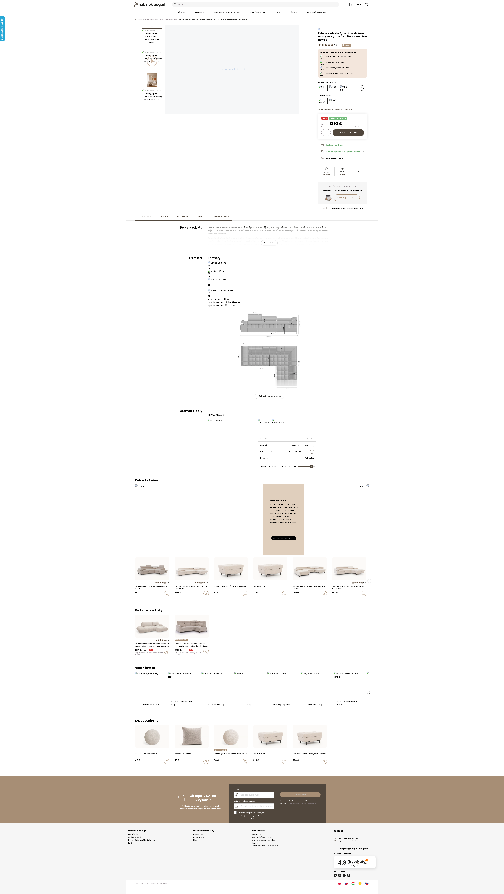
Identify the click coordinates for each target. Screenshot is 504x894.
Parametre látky (183, 216)
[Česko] (346, 883)
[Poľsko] (339, 883)
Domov (140, 19)
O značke (256, 834)
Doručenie (133, 834)
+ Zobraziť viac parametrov (269, 396)
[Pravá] (323, 101)
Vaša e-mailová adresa (244, 801)
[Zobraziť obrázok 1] (152, 38)
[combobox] (255, 4)
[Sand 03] (178, 656)
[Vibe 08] (143, 656)
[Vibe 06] (344, 88)
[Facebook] (335, 875)
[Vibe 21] (333, 88)
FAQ (130, 843)
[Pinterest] (348, 875)
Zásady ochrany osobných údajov (299, 801)
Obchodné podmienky (262, 837)
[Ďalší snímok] (369, 581)
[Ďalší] (152, 112)
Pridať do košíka (348, 132)
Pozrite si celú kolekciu (283, 538)
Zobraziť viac (269, 243)
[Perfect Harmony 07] (180, 656)
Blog (195, 840)
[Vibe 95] (141, 656)
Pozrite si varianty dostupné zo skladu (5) (335, 109)
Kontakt (255, 843)
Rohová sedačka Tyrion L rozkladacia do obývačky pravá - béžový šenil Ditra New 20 (213, 19)
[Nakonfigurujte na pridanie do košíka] (166, 593)
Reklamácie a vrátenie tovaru (141, 840)
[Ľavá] (333, 101)
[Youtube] (344, 875)
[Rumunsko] (360, 883)
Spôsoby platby (135, 837)
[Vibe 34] (138, 767)
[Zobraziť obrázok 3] (152, 80)
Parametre (164, 216)
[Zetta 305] (175, 656)
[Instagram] (339, 875)
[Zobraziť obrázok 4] (152, 99)
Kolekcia (201, 216)
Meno (236, 789)
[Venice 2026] (136, 656)
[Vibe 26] (138, 656)
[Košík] (366, 4)
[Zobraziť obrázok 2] (152, 61)
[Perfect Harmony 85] (148, 767)
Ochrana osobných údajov (264, 840)
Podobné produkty (221, 216)
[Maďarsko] (353, 883)
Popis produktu (145, 216)
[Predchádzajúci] (152, 26)
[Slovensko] (367, 883)
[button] (342, 151)
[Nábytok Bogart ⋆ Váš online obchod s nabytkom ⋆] (149, 4)
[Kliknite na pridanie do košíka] (166, 651)
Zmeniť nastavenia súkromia (265, 846)
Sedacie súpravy (150, 19)
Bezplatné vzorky (201, 837)
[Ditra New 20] (323, 88)
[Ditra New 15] (156, 767)
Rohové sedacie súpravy (168, 19)
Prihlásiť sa (300, 794)
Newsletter (198, 834)
